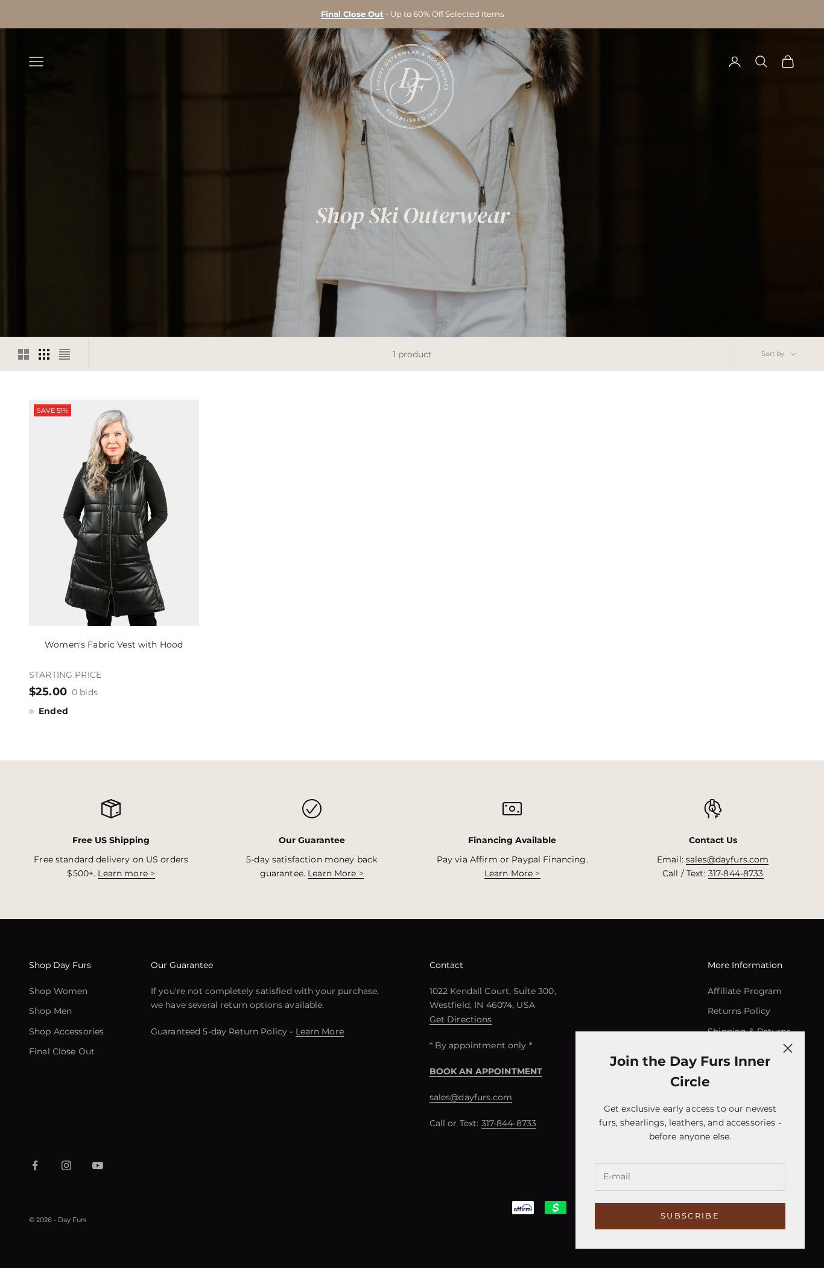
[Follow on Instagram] (66, 1165)
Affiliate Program (745, 991)
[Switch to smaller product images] (44, 354)
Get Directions (460, 1019)
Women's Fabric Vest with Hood (114, 644)
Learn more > (126, 873)
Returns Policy (739, 1010)
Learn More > (336, 873)
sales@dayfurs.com (727, 859)
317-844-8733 (736, 873)
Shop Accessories (66, 1031)
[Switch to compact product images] (64, 354)
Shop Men (50, 1010)
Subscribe (690, 1215)
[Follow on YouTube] (98, 1165)
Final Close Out (62, 1051)
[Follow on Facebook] (35, 1165)
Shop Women (58, 991)
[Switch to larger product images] (23, 354)
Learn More (320, 1031)
